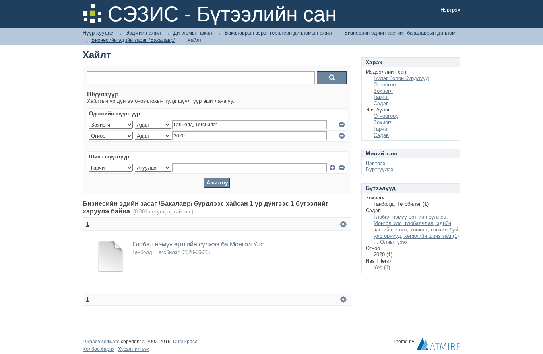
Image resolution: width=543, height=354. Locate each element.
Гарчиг (381, 97)
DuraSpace (185, 341)
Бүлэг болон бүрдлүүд (401, 78)
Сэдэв (381, 103)
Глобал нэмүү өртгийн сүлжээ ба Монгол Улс (198, 244)
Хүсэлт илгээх (133, 349)
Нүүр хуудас (98, 33)
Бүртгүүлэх (380, 169)
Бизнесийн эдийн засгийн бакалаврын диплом (400, 33)
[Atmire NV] (438, 346)
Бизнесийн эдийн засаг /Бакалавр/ (133, 40)
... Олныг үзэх (391, 242)
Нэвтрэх (450, 10)
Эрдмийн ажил (143, 33)
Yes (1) (382, 267)
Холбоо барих (98, 349)
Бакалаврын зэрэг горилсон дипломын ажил (278, 33)
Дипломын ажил (192, 33)
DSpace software (101, 341)
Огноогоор (386, 85)
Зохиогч (383, 91)
